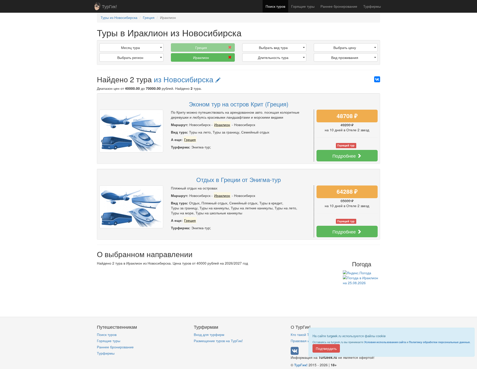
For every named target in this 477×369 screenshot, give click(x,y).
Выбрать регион (130, 57)
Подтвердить (326, 348)
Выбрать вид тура (273, 47)
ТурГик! (109, 6)
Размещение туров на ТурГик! (218, 340)
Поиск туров (275, 6)
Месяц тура (130, 47)
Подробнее (344, 155)
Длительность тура (273, 57)
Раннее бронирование (338, 6)
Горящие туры (303, 6)
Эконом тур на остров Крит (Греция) (238, 103)
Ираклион (201, 57)
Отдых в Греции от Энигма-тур (238, 179)
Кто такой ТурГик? (305, 334)
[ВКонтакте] (377, 79)
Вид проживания (344, 57)
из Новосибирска (184, 79)
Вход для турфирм (209, 334)
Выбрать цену (344, 47)
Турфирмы (372, 6)
